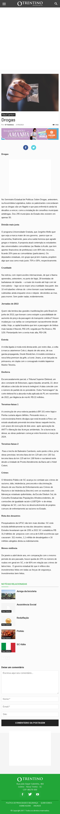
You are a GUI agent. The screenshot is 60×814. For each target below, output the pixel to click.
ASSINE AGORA (25, 806)
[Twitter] (30, 794)
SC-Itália (21, 644)
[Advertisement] (30, 38)
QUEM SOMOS (46, 803)
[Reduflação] (8, 621)
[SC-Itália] (8, 647)
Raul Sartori (8, 114)
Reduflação (23, 617)
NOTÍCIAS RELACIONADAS (14, 584)
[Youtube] (37, 794)
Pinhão (20, 631)
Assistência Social (26, 604)
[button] (56, 3)
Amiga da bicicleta (26, 591)
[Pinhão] (8, 634)
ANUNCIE (37, 806)
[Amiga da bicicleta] (8, 594)
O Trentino (9, 125)
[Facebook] (22, 794)
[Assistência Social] (8, 608)
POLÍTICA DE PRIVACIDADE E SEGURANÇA (22, 803)
